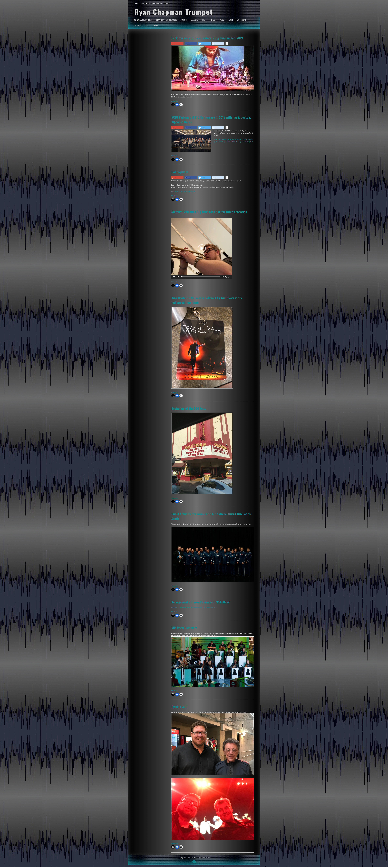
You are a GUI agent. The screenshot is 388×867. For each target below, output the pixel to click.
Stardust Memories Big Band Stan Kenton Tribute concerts (209, 211)
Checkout (137, 25)
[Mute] (226, 277)
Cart (146, 25)
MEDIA (222, 19)
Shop (156, 25)
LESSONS (194, 19)
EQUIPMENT (184, 19)
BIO (203, 19)
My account (241, 19)
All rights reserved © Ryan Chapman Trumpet (195, 858)
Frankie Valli (179, 706)
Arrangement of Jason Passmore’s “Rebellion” (200, 602)
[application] (201, 248)
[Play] (174, 277)
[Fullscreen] (229, 277)
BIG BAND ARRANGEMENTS (144, 19)
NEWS (213, 19)
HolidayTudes (179, 171)
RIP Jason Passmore (184, 627)
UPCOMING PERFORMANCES (166, 19)
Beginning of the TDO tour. (188, 408)
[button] (202, 248)
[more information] (227, 43)
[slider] (200, 276)
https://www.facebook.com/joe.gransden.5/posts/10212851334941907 (193, 607)
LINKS (231, 19)
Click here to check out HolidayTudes (183, 191)
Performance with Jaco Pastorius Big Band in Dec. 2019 (207, 38)
